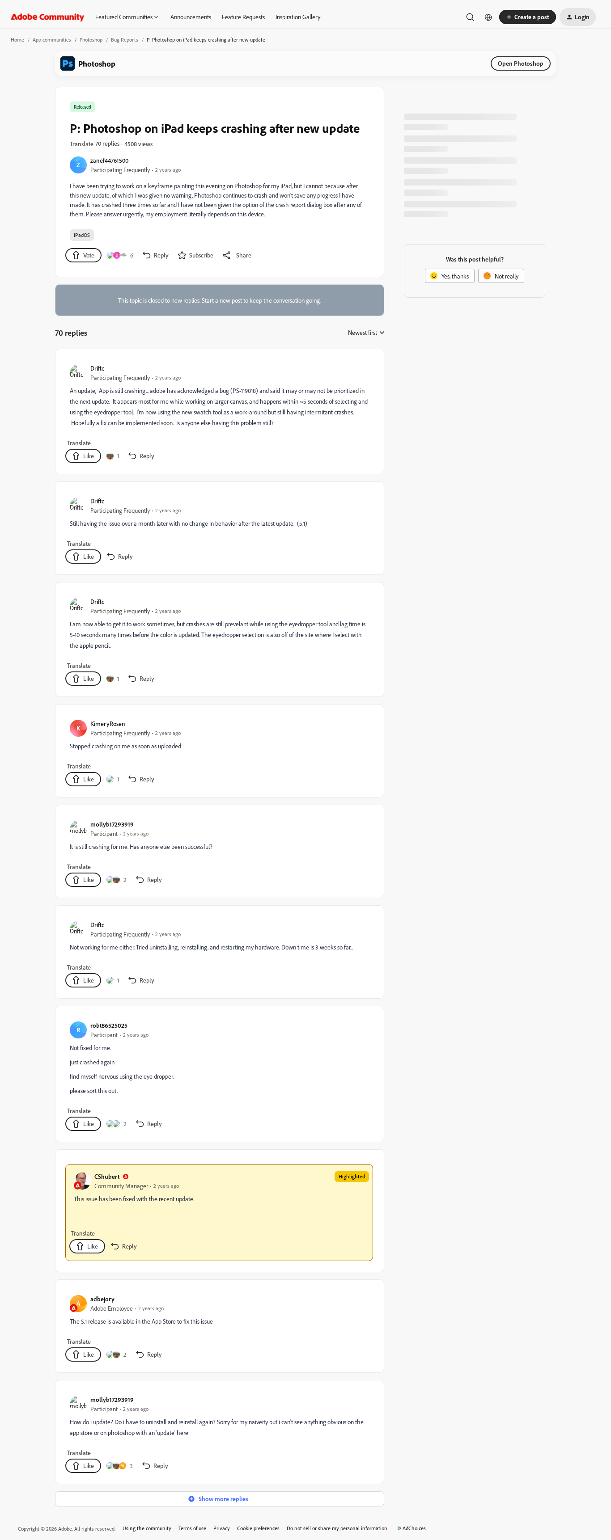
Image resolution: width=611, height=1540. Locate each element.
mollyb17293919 (112, 824)
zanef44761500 (109, 160)
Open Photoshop (520, 63)
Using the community (147, 1528)
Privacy (221, 1528)
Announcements (190, 17)
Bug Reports (124, 39)
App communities (52, 39)
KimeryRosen (107, 723)
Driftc (97, 368)
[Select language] (488, 17)
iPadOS (82, 235)
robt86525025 (108, 1025)
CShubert (106, 1176)
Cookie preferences (258, 1528)
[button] (527, 17)
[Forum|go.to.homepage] (48, 17)
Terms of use (192, 1528)
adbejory (102, 1299)
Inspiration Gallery (298, 17)
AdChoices (414, 1528)
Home (17, 39)
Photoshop (91, 39)
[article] (219, 413)
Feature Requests (243, 17)
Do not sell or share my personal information (337, 1528)
